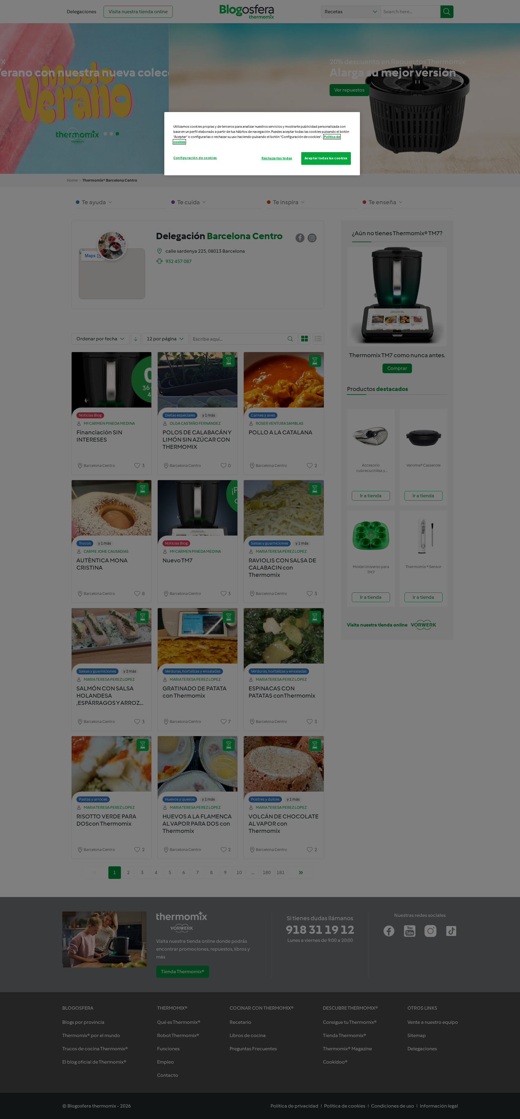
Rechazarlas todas (277, 158)
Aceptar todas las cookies (326, 158)
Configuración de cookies (195, 158)
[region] (262, 143)
